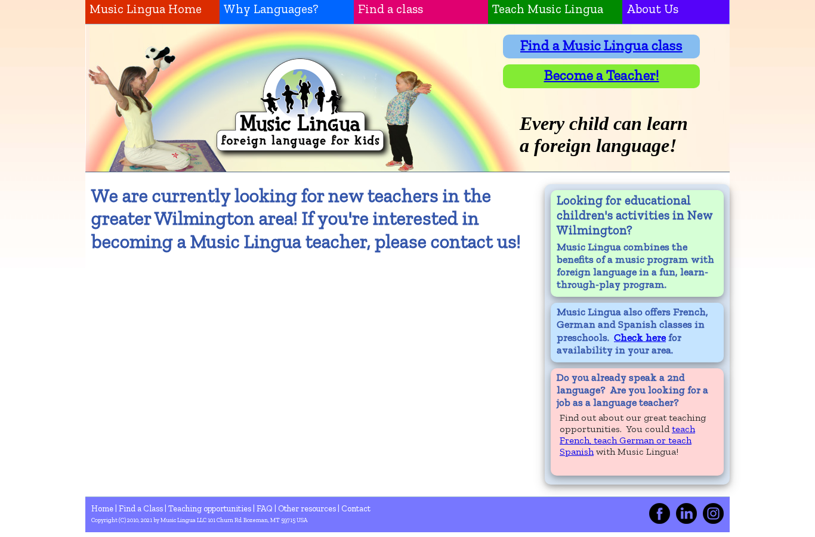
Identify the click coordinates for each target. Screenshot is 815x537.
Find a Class (142, 508)
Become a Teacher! (601, 74)
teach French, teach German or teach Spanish (627, 440)
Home (103, 508)
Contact (356, 508)
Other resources (308, 508)
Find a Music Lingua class (601, 45)
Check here (640, 337)
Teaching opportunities (210, 508)
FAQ (265, 508)
